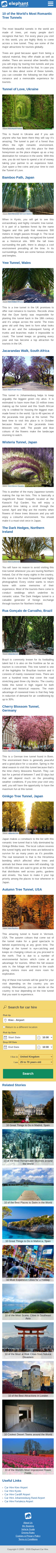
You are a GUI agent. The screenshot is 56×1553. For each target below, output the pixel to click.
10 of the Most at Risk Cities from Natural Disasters (28, 1356)
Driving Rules (28, 1532)
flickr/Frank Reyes (15, 390)
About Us (28, 1522)
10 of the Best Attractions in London (28, 1395)
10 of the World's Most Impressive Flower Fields (28, 1471)
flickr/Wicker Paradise (16, 486)
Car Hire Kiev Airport (16, 1487)
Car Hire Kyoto (12, 1491)
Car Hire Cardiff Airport (17, 1494)
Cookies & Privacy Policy (28, 1536)
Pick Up (7, 1015)
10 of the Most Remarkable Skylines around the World (28, 1162)
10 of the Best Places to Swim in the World (28, 1202)
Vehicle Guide (28, 1529)
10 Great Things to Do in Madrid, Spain (28, 1125)
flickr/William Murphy (15, 302)
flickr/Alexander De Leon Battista (20, 214)
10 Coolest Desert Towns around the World (28, 1434)
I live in (14, 1057)
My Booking (28, 1526)
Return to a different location (21, 1027)
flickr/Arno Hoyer (14, 751)
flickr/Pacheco (13, 928)
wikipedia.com (13, 654)
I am (16, 1062)
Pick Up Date (9, 1032)
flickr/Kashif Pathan (15, 128)
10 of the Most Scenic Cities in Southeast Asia (28, 1317)
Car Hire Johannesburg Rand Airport (24, 1497)
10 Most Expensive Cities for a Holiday (28, 1279)
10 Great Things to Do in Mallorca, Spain (28, 1241)
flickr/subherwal (14, 562)
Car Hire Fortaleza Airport (18, 1501)
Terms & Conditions (28, 1539)
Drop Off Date (10, 1042)
